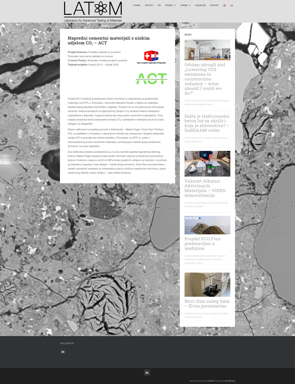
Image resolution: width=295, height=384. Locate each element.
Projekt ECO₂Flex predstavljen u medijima (203, 243)
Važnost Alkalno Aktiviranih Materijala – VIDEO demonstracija (205, 188)
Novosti (149, 5)
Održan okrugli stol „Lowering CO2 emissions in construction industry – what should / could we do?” (205, 79)
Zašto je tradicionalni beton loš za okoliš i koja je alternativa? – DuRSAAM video (207, 123)
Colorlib (210, 381)
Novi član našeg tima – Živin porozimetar (207, 303)
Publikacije (200, 5)
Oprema (184, 5)
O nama (136, 5)
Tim (159, 5)
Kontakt (214, 5)
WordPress (230, 381)
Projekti (169, 5)
